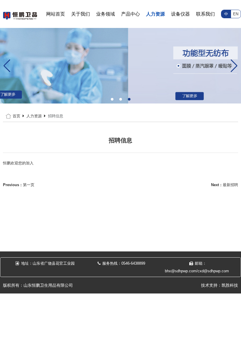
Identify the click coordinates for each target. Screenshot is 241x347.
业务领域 (105, 13)
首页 (16, 116)
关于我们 (80, 13)
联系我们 (205, 13)
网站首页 (55, 13)
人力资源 (155, 13)
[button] (112, 99)
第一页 (28, 185)
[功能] (120, 65)
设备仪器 (180, 13)
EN (235, 14)
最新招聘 (230, 185)
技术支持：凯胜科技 (219, 285)
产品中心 (130, 13)
